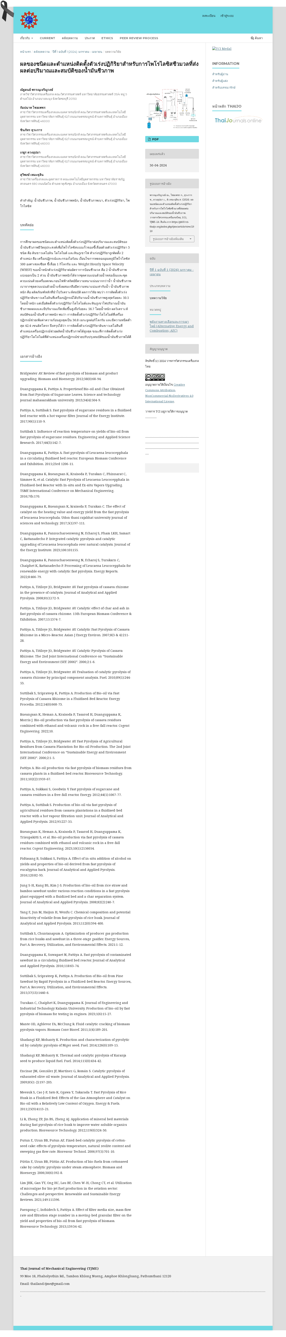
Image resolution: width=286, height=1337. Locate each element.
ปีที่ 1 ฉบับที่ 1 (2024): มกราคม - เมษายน (77, 51)
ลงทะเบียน (208, 15)
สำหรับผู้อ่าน (220, 74)
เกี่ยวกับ (25, 38)
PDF (155, 139)
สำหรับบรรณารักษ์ (224, 87)
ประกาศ (90, 38)
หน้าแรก (25, 51)
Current (47, 38)
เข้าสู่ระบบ (227, 15)
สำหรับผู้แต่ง (220, 81)
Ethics (107, 38)
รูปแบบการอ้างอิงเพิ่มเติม (168, 239)
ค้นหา (258, 38)
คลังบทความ (70, 38)
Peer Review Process (139, 38)
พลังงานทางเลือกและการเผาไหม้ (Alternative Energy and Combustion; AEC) (172, 326)
